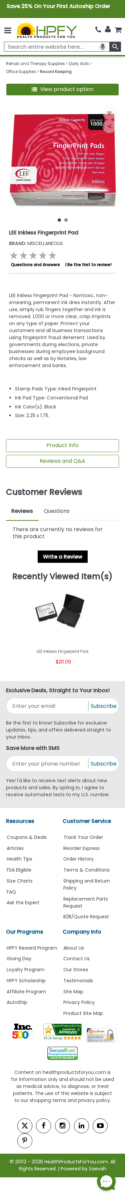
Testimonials (78, 980)
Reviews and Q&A (62, 461)
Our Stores (75, 969)
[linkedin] (81, 1125)
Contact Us (76, 958)
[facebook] (43, 1125)
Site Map (73, 991)
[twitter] (24, 1125)
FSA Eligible (19, 870)
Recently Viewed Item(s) (62, 576)
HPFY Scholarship (26, 980)
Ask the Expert (23, 902)
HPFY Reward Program (32, 948)
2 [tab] (66, 219)
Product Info (62, 445)
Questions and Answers (35, 264)
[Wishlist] (109, 113)
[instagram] (62, 1125)
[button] (62, 89)
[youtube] (100, 1125)
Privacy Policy (79, 1002)
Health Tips (19, 859)
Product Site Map (83, 1013)
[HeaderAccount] (108, 29)
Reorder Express (81, 848)
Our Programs (24, 931)
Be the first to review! (89, 264)
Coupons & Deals (27, 837)
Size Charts (20, 881)
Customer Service (87, 821)
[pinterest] (24, 1140)
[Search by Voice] (103, 47)
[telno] (98, 30)
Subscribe (104, 706)
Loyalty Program (25, 969)
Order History (78, 859)
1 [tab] (59, 219)
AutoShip (17, 1002)
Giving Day (19, 958)
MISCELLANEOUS (36, 243)
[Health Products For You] (46, 30)
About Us (73, 948)
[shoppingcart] (118, 30)
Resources (20, 821)
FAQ (11, 892)
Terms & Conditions (86, 870)
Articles (15, 848)
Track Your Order (83, 837)
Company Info (82, 931)
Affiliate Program (26, 991)
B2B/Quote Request (86, 916)
